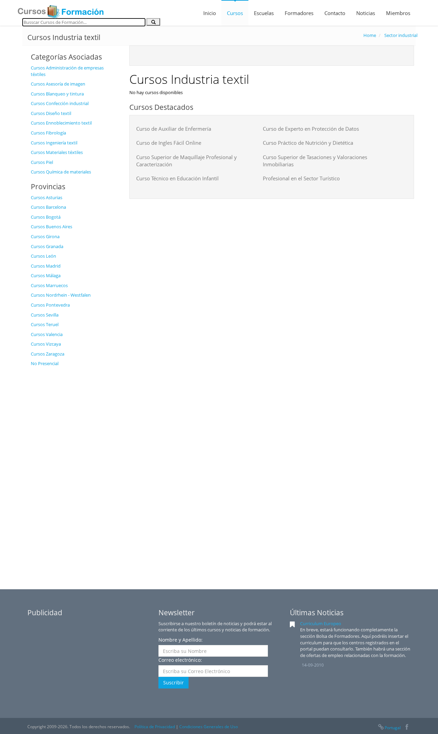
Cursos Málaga (46, 275)
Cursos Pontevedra (50, 305)
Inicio (209, 13)
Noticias (365, 13)
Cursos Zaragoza (47, 354)
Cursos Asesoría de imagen (58, 84)
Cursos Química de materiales (61, 172)
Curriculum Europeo (320, 623)
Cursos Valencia (47, 334)
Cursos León (43, 256)
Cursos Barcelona (48, 207)
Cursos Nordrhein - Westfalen (61, 295)
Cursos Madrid (46, 266)
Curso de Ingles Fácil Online (168, 142)
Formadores (299, 13)
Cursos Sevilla (45, 315)
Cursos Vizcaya (46, 344)
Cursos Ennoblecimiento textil (61, 123)
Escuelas (264, 13)
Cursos (235, 13)
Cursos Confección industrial (60, 103)
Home (369, 35)
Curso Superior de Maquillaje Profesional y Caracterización (186, 161)
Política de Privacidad (154, 727)
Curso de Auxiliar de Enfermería (173, 128)
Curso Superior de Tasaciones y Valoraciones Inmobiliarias (315, 161)
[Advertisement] (75, 473)
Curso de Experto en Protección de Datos (311, 128)
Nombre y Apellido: (180, 639)
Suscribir (173, 682)
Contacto (334, 13)
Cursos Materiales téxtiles (57, 152)
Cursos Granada (47, 246)
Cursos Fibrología (48, 133)
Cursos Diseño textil (51, 113)
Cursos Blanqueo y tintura (57, 94)
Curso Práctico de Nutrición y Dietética (308, 142)
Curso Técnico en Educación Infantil (177, 178)
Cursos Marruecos (49, 285)
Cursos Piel (42, 162)
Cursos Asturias (46, 197)
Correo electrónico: (180, 660)
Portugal (393, 728)
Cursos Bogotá (46, 217)
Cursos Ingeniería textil (54, 143)
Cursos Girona (45, 236)
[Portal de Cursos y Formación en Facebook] (407, 728)
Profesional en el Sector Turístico (301, 178)
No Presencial (45, 363)
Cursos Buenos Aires (51, 226)
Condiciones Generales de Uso (208, 727)
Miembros (398, 13)
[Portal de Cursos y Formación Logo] (60, 9)
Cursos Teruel (45, 324)
